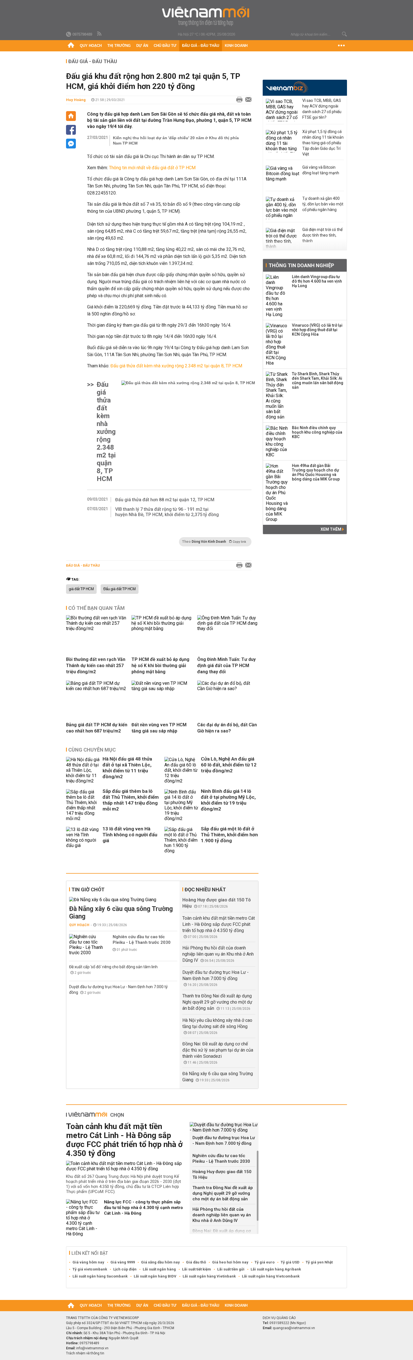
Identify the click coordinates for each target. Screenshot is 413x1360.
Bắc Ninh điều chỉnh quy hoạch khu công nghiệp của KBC (317, 432)
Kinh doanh (236, 45)
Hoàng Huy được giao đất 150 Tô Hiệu (221, 1174)
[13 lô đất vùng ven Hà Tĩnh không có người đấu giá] (83, 840)
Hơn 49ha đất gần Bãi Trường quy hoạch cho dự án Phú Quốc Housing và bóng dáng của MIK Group (316, 472)
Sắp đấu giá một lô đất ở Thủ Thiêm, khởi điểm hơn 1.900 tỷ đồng (229, 834)
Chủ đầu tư (165, 45)
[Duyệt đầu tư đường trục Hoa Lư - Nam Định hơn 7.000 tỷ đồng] (224, 1127)
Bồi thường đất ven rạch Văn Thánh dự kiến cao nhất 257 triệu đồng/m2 (95, 665)
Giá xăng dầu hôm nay (160, 1262)
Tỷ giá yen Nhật (319, 1262)
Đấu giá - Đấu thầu (200, 45)
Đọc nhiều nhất (205, 889)
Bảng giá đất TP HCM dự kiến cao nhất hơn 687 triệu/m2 (96, 728)
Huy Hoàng (76, 100)
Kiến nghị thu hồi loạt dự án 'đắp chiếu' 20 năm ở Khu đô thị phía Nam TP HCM (176, 140)
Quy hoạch (91, 45)
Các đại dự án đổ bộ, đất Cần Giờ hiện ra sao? (227, 728)
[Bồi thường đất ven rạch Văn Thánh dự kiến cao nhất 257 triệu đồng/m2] (96, 628)
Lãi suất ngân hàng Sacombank (100, 1276)
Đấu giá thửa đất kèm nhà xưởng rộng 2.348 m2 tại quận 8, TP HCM (106, 432)
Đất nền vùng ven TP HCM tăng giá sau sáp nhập (159, 728)
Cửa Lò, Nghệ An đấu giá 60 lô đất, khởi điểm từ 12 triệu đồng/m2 (229, 764)
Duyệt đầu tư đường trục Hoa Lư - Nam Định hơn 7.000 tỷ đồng (223, 1140)
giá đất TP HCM (81, 589)
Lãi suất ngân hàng (159, 1269)
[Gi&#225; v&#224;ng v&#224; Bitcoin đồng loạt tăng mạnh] (282, 177)
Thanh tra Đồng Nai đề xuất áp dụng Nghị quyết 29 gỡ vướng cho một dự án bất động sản (217, 1002)
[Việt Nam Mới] (206, 16)
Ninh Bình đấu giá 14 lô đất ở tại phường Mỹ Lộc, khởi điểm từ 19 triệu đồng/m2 (228, 800)
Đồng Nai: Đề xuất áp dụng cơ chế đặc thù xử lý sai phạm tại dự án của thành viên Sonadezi (217, 1050)
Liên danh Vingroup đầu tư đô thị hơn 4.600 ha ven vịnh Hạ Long (317, 281)
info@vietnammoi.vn (92, 1348)
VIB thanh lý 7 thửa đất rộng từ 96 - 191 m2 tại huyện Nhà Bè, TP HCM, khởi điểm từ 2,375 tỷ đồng (167, 512)
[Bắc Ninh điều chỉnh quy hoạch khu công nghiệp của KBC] (277, 441)
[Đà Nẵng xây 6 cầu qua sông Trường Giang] (123, 899)
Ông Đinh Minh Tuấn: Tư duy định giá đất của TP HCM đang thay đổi (226, 665)
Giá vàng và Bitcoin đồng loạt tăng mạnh (320, 170)
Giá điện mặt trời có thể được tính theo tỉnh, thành (322, 235)
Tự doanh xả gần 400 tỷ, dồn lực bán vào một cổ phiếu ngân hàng (322, 204)
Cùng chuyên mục (92, 750)
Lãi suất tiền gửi (230, 1269)
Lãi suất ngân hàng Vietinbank (209, 1276)
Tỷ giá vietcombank (89, 1269)
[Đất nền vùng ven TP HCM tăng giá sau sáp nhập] (162, 688)
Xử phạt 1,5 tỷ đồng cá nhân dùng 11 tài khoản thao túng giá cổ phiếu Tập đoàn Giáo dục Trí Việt (323, 142)
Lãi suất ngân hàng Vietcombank (270, 1276)
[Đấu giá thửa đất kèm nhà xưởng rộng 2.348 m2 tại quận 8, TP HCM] (188, 432)
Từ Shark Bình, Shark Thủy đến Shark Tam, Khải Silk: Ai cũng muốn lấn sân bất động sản (317, 381)
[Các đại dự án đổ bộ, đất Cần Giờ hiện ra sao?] (227, 688)
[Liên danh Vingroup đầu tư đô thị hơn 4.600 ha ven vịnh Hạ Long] (277, 295)
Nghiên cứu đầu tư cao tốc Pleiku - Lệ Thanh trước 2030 (142, 939)
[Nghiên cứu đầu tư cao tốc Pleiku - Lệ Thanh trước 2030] (86, 944)
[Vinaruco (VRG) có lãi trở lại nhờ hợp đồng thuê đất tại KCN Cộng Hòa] (277, 344)
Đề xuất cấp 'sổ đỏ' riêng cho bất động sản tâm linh (113, 967)
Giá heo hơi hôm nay (230, 1262)
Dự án (142, 45)
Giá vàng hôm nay (88, 1262)
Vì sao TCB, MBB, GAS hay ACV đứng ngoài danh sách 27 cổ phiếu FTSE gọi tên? (321, 109)
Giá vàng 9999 (122, 1262)
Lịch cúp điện (125, 1269)
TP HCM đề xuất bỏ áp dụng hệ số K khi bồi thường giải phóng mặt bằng (160, 665)
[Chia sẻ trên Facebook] (71, 130)
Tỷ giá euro (264, 1262)
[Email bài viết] (246, 100)
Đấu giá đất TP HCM (119, 589)
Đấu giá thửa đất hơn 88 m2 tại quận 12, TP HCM (164, 499)
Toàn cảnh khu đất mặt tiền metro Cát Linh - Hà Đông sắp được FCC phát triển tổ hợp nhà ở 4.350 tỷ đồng (218, 924)
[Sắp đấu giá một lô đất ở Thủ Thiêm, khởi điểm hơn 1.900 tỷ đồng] (181, 840)
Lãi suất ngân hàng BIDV (155, 1276)
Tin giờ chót (88, 889)
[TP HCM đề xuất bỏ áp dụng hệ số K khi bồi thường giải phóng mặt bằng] (162, 628)
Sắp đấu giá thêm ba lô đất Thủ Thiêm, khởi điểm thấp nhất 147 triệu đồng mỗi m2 (131, 800)
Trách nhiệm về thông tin (85, 1353)
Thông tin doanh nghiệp (301, 265)
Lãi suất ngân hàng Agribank (276, 1269)
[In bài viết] (237, 100)
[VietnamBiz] (287, 87)
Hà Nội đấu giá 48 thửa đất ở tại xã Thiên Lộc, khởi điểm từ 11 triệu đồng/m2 (127, 767)
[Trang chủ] (71, 45)
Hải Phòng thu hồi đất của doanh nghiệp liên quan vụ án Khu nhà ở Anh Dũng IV (218, 954)
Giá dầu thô (196, 1262)
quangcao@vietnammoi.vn (294, 1328)
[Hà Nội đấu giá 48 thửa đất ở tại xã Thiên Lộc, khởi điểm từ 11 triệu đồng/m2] (83, 770)
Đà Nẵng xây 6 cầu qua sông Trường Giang (121, 912)
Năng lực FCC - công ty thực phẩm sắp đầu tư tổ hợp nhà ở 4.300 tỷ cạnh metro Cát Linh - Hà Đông (143, 1207)
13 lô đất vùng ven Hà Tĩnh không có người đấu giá (130, 834)
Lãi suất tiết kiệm (196, 1269)
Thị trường (119, 45)
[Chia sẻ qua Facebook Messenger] (71, 143)
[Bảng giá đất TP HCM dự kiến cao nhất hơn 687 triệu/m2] (96, 688)
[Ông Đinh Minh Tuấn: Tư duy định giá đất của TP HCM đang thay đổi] (227, 628)
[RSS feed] (99, 33)
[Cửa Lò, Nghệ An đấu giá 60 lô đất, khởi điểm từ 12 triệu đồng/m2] (181, 770)
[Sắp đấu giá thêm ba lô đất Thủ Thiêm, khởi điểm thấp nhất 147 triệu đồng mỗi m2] (83, 805)
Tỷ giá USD (290, 1262)
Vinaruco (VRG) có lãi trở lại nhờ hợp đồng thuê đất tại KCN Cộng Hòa (317, 329)
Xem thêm (331, 529)
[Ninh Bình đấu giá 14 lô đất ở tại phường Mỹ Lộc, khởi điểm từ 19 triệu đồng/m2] (181, 805)
